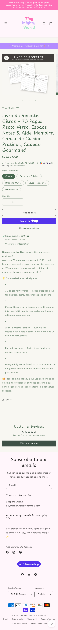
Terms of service (48, 619)
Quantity (6, 196)
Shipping (5, 166)
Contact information (38, 623)
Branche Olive (13, 182)
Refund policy (18, 619)
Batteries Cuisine (29, 176)
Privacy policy (33, 619)
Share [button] (9, 399)
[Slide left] (22, 100)
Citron (8, 176)
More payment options (29, 228)
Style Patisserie (37, 182)
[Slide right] (35, 100)
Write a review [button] (29, 443)
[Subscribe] (48, 485)
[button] (6, 23)
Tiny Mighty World (27, 615)
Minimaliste (11, 189)
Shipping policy (20, 623)
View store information (17, 243)
